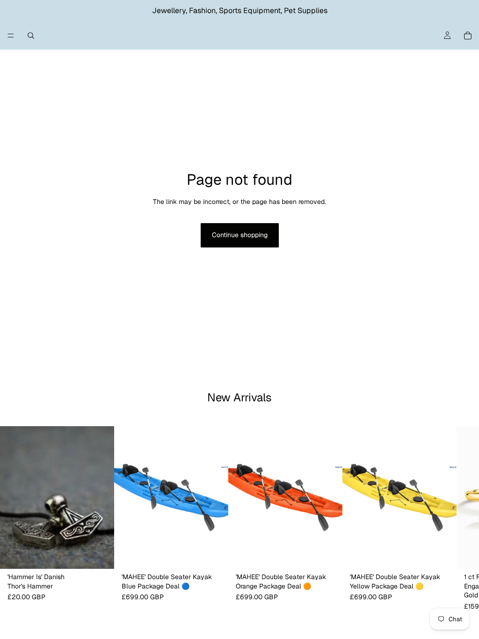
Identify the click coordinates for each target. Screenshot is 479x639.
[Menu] (11, 35)
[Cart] (467, 35)
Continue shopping (240, 235)
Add (107, 554)
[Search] (31, 35)
